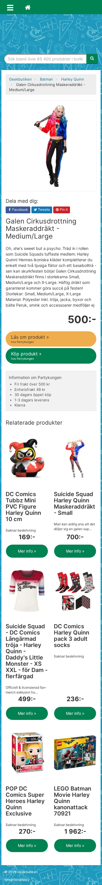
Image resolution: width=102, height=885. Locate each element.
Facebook (19, 209)
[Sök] (92, 59)
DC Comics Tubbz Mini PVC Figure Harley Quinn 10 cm (23, 506)
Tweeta (43, 209)
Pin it (63, 209)
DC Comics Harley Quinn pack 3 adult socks (71, 635)
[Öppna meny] (10, 7)
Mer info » (27, 551)
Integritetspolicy (17, 879)
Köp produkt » (26, 355)
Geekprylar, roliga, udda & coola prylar (51, 32)
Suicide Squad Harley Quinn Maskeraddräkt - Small (74, 503)
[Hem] (27, 7)
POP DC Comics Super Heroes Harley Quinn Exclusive (25, 801)
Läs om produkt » (30, 339)
